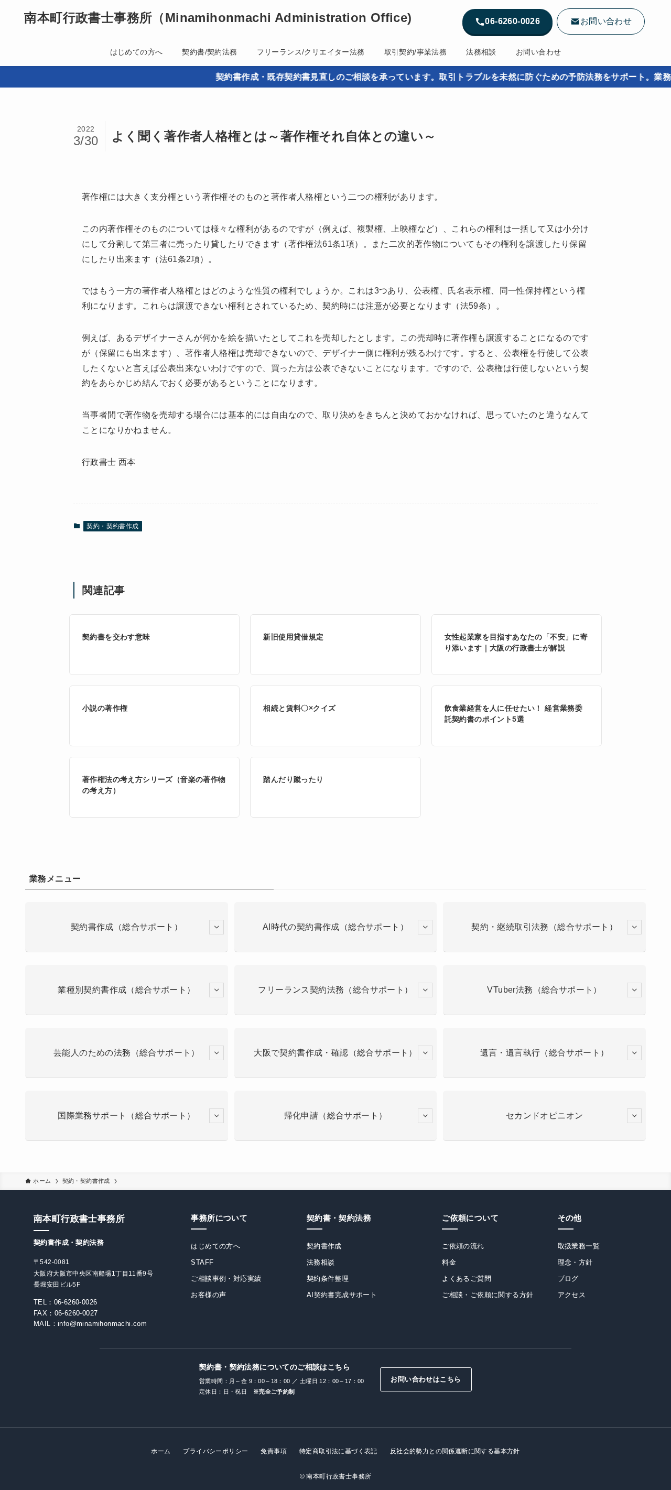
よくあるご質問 (466, 1278)
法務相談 (321, 1262)
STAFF (202, 1262)
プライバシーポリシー (215, 1451)
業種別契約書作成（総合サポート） (126, 989)
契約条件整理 (328, 1278)
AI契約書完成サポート (342, 1295)
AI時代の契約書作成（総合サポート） (335, 926)
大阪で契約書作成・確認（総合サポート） (335, 1052)
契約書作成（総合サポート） (126, 926)
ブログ (568, 1278)
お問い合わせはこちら (426, 1379)
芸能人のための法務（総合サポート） (126, 1052)
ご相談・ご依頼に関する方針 (487, 1295)
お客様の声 (208, 1295)
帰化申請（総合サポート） (335, 1115)
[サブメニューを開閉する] (216, 927)
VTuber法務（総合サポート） (544, 989)
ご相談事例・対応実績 (226, 1278)
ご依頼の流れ (463, 1246)
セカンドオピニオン (544, 1115)
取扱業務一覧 (579, 1246)
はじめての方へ (215, 1246)
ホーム (160, 1451)
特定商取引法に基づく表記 (338, 1451)
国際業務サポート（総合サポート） (126, 1115)
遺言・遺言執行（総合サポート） (544, 1052)
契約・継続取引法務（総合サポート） (544, 926)
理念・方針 (575, 1262)
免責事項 (274, 1451)
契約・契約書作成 (112, 526)
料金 (449, 1262)
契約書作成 (324, 1246)
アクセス (572, 1295)
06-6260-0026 (76, 1302)
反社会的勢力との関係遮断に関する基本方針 (455, 1451)
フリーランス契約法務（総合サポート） (335, 989)
